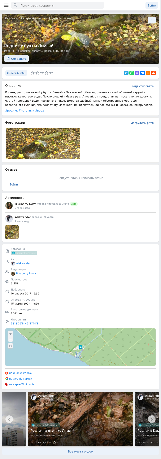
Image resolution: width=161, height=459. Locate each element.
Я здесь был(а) (16, 73)
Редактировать (142, 86)
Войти (152, 5)
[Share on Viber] (137, 73)
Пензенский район (56, 50)
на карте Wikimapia (21, 384)
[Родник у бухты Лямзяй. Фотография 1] (43, 143)
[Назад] (9, 419)
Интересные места (33, 18)
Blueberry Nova (25, 204)
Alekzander (23, 217)
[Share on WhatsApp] (131, 73)
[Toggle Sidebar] (6, 5)
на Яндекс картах (20, 373)
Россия (9, 50)
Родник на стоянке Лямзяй (52, 431)
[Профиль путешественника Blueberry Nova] (9, 205)
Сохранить (19, 58)
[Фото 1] (12, 232)
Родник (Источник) (60, 18)
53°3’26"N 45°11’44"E (25, 323)
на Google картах (20, 378)
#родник (11, 110)
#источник (26, 110)
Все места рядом (80, 451)
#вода (39, 110)
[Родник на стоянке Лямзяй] (80, 419)
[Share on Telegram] (126, 73)
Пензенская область (29, 50)
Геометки (11, 18)
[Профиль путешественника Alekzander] (9, 219)
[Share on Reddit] (153, 73)
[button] (151, 20)
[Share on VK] (142, 73)
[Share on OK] (148, 73)
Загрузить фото (142, 122)
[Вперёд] (152, 419)
